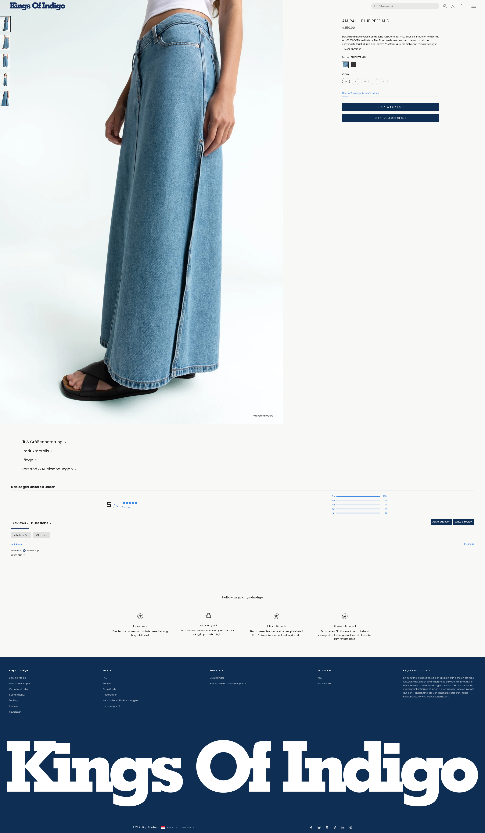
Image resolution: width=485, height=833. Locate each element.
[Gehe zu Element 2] (5, 42)
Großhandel (217, 677)
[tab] (40, 524)
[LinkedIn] (342, 827)
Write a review (463, 521)
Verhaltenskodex (18, 689)
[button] (359, 496)
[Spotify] (350, 827)
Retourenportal (111, 706)
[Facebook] (311, 827)
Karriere (13, 706)
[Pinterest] (327, 827)
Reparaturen (110, 694)
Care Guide (109, 689)
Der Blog (14, 700)
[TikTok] (334, 827)
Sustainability (17, 694)
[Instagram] (319, 827)
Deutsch (186, 827)
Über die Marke (17, 677)
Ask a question (441, 521)
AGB (320, 677)
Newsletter (15, 711)
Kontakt (107, 683)
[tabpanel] (242, 556)
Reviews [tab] (20, 523)
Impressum (324, 683)
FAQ (105, 677)
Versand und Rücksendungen (120, 700)
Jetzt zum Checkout (391, 118)
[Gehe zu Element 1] (5, 24)
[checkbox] (41, 535)
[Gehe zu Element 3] (5, 61)
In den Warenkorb (391, 107)
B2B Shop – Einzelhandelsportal (228, 683)
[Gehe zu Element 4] (5, 79)
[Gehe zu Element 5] (5, 98)
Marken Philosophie (20, 683)
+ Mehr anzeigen (351, 49)
